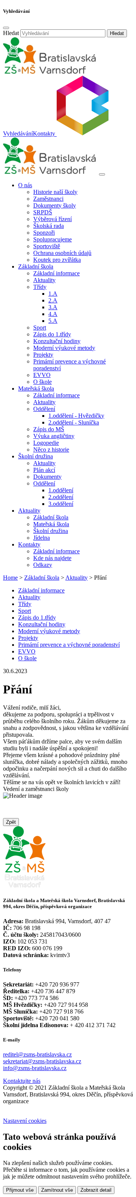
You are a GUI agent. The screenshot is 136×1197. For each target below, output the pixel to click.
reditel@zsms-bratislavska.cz (37, 1054)
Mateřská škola (51, 524)
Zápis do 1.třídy (52, 334)
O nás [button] (25, 185)
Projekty (43, 354)
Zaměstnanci (48, 198)
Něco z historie (51, 449)
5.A (52, 321)
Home (10, 577)
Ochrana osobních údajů (62, 253)
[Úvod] (50, 172)
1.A (52, 293)
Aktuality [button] (29, 510)
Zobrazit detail (95, 1190)
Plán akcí (44, 470)
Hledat (11, 33)
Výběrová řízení (52, 219)
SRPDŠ (42, 212)
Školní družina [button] (35, 456)
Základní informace (56, 273)
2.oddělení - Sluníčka (73, 422)
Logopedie (46, 443)
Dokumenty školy (54, 205)
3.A (52, 307)
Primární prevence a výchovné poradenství (69, 644)
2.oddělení (60, 497)
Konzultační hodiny (56, 341)
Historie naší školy (55, 192)
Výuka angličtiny (53, 436)
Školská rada (48, 226)
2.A (52, 300)
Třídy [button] (39, 287)
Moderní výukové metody (64, 348)
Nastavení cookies (24, 1121)
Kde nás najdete (52, 558)
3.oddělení (60, 504)
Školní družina (50, 531)
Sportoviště (46, 246)
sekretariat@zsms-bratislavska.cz (42, 1061)
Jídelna (41, 537)
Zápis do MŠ (48, 429)
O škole (42, 382)
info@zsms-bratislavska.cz (34, 1068)
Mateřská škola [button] (36, 388)
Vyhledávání (18, 134)
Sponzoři (44, 232)
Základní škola (50, 517)
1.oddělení (60, 490)
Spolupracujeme (52, 239)
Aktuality (44, 280)
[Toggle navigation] (102, 174)
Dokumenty (47, 476)
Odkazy (42, 565)
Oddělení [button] (44, 409)
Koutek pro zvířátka (57, 259)
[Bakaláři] (82, 134)
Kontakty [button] (29, 544)
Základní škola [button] (35, 266)
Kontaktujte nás (21, 1081)
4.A (52, 314)
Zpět (11, 822)
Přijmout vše (20, 1190)
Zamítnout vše (57, 1190)
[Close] (6, 28)
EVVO (42, 375)
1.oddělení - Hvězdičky (76, 415)
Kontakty (44, 134)
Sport (39, 327)
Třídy (24, 604)
